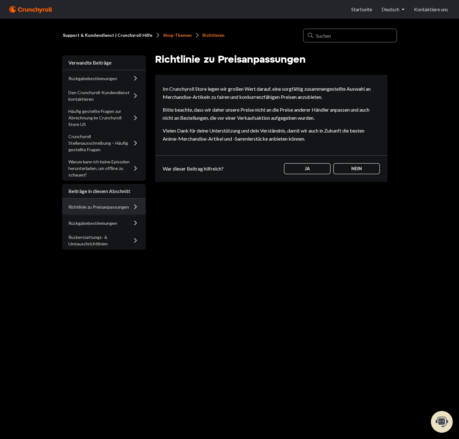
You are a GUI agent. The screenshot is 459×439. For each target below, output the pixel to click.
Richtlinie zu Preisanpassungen (98, 207)
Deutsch (390, 9)
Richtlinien (213, 35)
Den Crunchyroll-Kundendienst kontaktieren (99, 96)
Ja (307, 168)
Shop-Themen (177, 35)
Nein (356, 168)
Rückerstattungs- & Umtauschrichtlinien (88, 240)
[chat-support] (442, 422)
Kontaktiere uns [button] (431, 9)
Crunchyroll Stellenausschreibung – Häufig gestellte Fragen (98, 143)
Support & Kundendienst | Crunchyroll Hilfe (107, 35)
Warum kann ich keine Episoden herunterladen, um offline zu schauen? (99, 168)
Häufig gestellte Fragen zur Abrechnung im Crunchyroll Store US (94, 118)
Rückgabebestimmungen (92, 78)
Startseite (361, 9)
